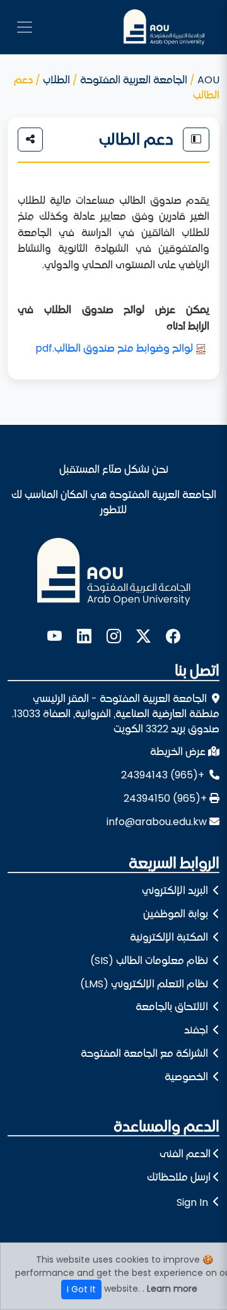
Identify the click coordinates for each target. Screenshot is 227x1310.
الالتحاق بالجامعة (173, 1006)
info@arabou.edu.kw (157, 821)
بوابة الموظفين (177, 914)
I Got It (81, 1289)
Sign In (192, 1202)
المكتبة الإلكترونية (170, 937)
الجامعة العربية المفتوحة (133, 80)
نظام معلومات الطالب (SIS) (150, 960)
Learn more (172, 1288)
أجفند (197, 1030)
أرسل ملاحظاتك (179, 1177)
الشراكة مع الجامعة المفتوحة (146, 1053)
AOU (208, 80)
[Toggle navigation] (25, 27)
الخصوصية (188, 1076)
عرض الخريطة (178, 751)
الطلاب (56, 80)
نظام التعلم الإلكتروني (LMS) (145, 984)
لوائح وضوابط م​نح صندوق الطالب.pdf (114, 348)
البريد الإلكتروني (176, 890)
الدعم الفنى (185, 1153)
